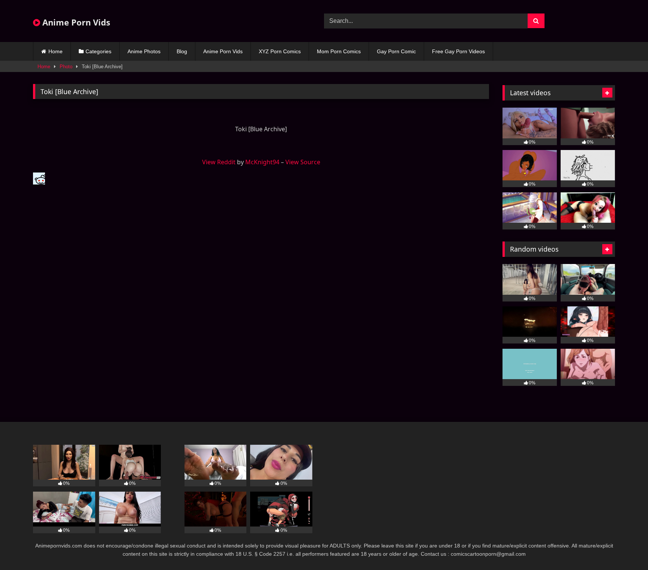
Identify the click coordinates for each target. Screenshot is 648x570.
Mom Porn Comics (339, 51)
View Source (302, 162)
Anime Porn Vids (75, 22)
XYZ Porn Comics (280, 51)
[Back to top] (624, 547)
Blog (182, 51)
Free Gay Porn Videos (458, 51)
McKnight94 (262, 162)
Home (55, 51)
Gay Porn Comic (396, 51)
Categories (98, 51)
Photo (66, 66)
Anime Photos (144, 51)
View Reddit (219, 162)
